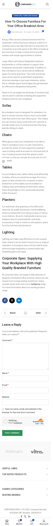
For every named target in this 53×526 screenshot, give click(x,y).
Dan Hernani (16, 32)
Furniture (17, 16)
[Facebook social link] (5, 300)
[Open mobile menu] (3, 4)
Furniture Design (30, 16)
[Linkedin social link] (19, 300)
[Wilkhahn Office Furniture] (14, 451)
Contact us (35, 284)
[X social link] (12, 300)
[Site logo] (25, 4)
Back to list (25, 313)
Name (5, 373)
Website (5, 397)
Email (5, 385)
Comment (7, 340)
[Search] (47, 4)
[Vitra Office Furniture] (36, 451)
